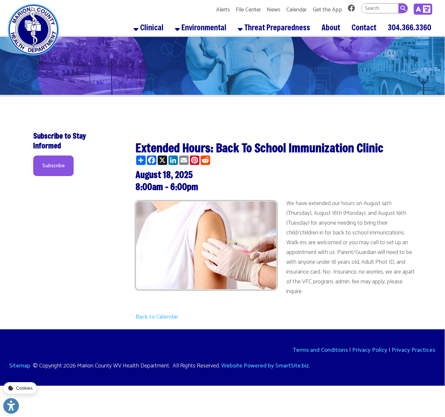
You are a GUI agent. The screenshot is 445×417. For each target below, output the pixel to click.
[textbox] (379, 8)
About (331, 27)
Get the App (327, 10)
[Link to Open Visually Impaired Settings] (11, 406)
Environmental (203, 27)
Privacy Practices (413, 350)
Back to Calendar (157, 317)
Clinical (151, 27)
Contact (364, 27)
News (273, 10)
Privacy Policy (369, 350)
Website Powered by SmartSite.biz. (265, 366)
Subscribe (53, 165)
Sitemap (19, 366)
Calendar (296, 10)
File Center (248, 10)
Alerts (223, 10)
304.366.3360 (409, 27)
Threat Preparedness (276, 27)
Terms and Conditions (320, 350)
